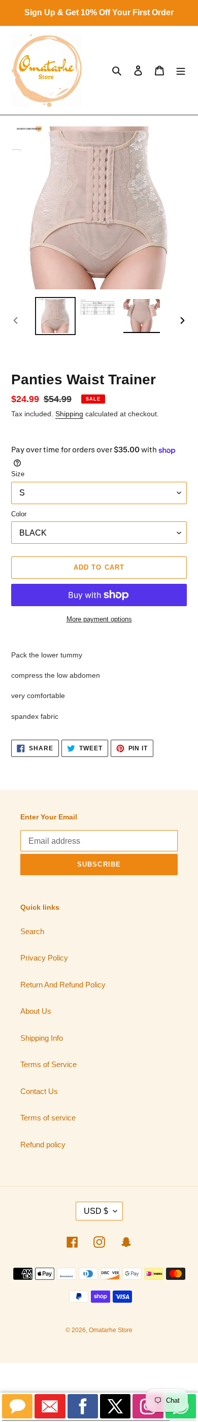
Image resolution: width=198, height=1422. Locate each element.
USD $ (96, 1211)
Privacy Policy (44, 957)
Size (17, 474)
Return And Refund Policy (63, 984)
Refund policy (42, 1144)
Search (32, 931)
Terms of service (48, 1117)
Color (18, 514)
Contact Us (39, 1091)
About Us (35, 1011)
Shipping (69, 414)
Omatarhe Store (111, 1330)
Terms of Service (48, 1064)
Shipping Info (41, 1038)
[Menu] (180, 70)
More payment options (99, 619)
